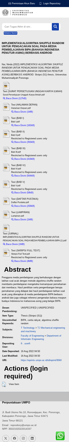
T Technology (28, 327)
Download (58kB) (44, 192)
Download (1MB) (43, 111)
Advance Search (10, 33)
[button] (4, 384)
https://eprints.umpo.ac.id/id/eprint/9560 (41, 360)
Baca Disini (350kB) (24, 142)
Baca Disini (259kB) (24, 206)
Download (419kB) (45, 159)
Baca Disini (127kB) (15, 98)
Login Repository (52, 3)
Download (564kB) (45, 175)
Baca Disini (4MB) (23, 261)
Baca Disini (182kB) (24, 125)
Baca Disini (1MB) (23, 111)
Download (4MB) (43, 261)
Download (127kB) (37, 98)
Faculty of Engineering (32, 335)
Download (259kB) (45, 206)
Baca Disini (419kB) (24, 159)
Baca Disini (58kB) (23, 192)
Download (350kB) (45, 142)
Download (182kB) (45, 125)
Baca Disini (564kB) (24, 175)
